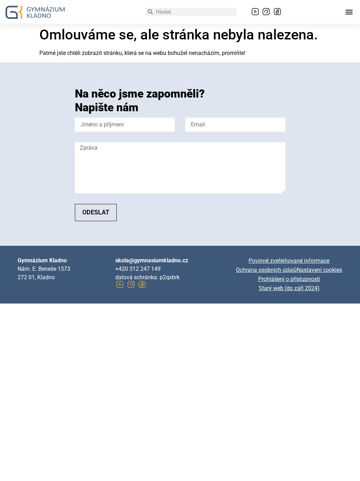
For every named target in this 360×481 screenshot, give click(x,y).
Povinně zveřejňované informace (289, 260)
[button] (349, 12)
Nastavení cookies (319, 270)
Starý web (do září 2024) (289, 288)
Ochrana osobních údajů (266, 270)
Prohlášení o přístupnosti (289, 279)
